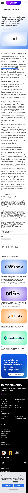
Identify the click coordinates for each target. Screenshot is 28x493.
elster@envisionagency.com (7, 231)
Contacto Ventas (7, 394)
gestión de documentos (6, 201)
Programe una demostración (13, 3)
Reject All (19, 485)
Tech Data (24, 69)
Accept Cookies (7, 485)
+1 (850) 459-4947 (5, 232)
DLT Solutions (6, 69)
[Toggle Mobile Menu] (26, 3)
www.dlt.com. (11, 225)
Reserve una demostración (16, 374)
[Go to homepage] (2, 3)
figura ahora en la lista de (15, 66)
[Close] (24, 473)
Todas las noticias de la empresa (11, 9)
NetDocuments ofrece (13, 200)
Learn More (15, 482)
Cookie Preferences (13, 489)
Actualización (6, 239)
